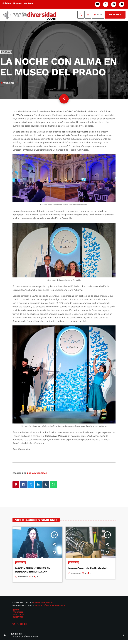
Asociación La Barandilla (50, 605)
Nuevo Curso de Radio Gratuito (88, 568)
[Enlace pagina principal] (29, 14)
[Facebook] (121, 4)
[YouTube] (97, 4)
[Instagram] (113, 4)
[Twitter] (105, 4)
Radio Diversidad (37, 473)
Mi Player (115, 14)
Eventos (6, 52)
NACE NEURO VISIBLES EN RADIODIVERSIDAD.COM (32, 570)
